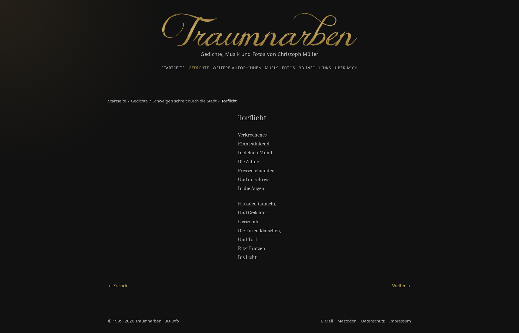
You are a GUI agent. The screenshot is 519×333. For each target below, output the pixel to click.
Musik (271, 67)
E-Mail (327, 321)
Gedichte (199, 67)
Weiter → (401, 286)
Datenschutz (373, 321)
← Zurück (118, 286)
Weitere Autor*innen (237, 67)
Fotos (288, 67)
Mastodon (347, 321)
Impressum (400, 321)
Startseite (173, 67)
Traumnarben (148, 321)
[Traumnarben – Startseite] (259, 29)
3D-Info (307, 67)
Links (325, 67)
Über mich (346, 67)
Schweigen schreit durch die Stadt (184, 101)
